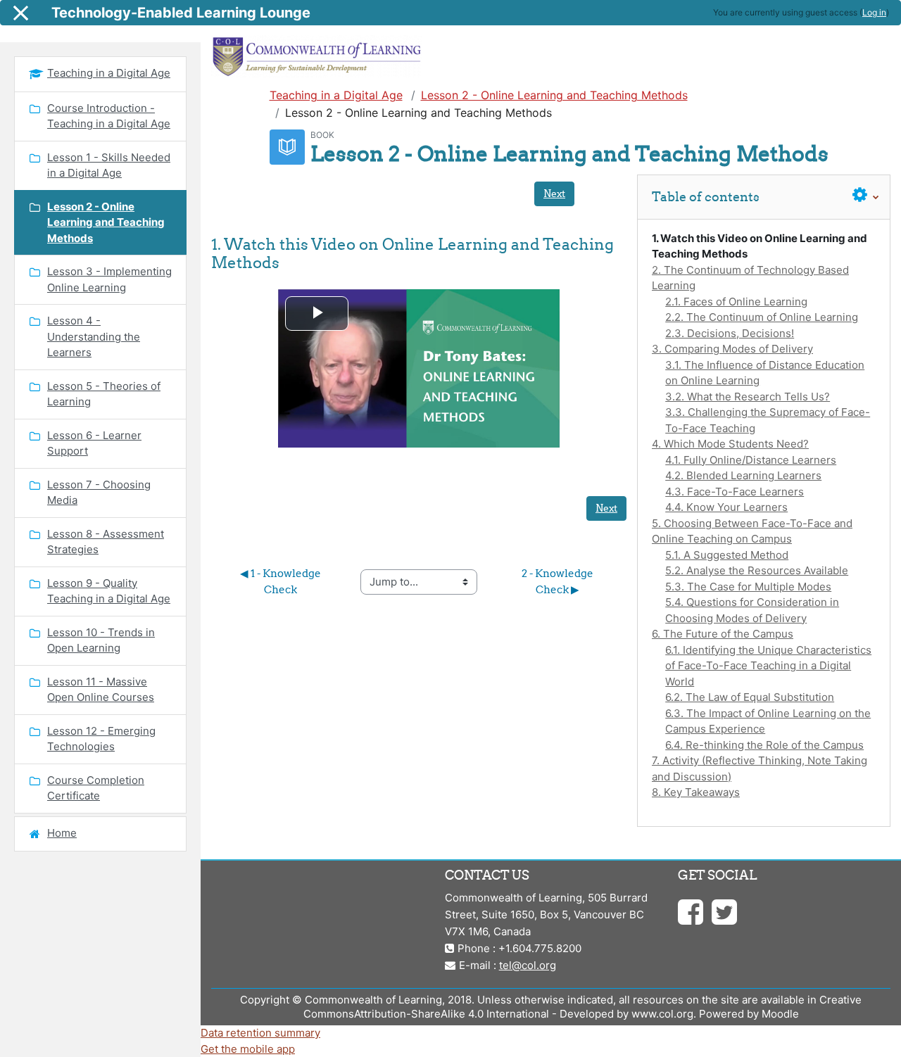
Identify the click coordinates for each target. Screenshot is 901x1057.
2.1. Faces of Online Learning (736, 301)
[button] (865, 195)
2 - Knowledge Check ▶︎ (559, 581)
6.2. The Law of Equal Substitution (749, 697)
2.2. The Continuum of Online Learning (761, 317)
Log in (874, 12)
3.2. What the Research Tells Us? (747, 396)
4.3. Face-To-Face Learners (734, 491)
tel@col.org (527, 965)
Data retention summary (260, 1032)
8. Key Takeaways (696, 792)
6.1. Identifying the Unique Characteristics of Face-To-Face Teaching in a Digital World (768, 665)
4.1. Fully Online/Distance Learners (750, 460)
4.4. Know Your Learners (726, 507)
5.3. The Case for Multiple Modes (748, 586)
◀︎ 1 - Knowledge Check (281, 581)
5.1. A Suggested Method (726, 555)
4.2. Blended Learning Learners (743, 475)
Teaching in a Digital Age (336, 95)
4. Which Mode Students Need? (730, 443)
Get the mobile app (248, 1049)
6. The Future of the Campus (722, 633)
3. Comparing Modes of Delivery (732, 348)
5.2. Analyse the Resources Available (756, 570)
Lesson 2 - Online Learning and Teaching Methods (554, 95)
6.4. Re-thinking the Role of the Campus (764, 745)
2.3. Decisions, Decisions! (729, 333)
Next (554, 193)
